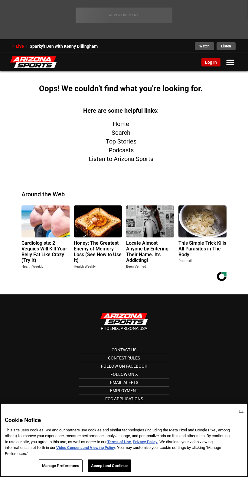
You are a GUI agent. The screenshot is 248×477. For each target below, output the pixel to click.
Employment (124, 390)
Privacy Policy (145, 442)
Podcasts (121, 150)
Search (121, 132)
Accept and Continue (109, 465)
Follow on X (124, 374)
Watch (204, 46)
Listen (226, 46)
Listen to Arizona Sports (121, 159)
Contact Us (124, 349)
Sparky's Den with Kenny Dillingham (64, 46)
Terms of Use (119, 442)
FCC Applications (124, 398)
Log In (211, 62)
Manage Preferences (60, 465)
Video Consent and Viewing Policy (85, 447)
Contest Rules (124, 358)
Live (20, 46)
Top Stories (121, 141)
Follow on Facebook (124, 366)
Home (121, 123)
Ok (241, 411)
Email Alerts (124, 382)
